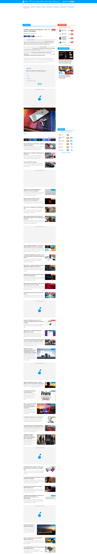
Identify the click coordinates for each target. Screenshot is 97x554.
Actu (31, 1)
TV (33, 4)
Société (61, 4)
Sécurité (70, 4)
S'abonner (72, 1)
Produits (42, 1)
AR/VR (42, 4)
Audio (35, 4)
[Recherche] (58, 1)
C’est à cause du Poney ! (31, 80)
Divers (74, 4)
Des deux (29, 78)
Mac (28, 4)
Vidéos (50, 1)
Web (64, 4)
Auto (45, 4)
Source (25, 133)
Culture (67, 4)
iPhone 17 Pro (61, 140)
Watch (31, 4)
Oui (28, 73)
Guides (46, 1)
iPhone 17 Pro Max (61, 138)
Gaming (52, 4)
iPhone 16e (61, 150)
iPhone (23, 4)
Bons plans (54, 1)
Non (28, 76)
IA (58, 4)
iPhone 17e (61, 134)
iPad (25, 4)
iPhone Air (61, 146)
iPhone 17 (61, 143)
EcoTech (56, 4)
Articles (37, 1)
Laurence (26, 33)
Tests (34, 1)
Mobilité (38, 4)
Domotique (48, 4)
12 (39, 36)
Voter (39, 83)
